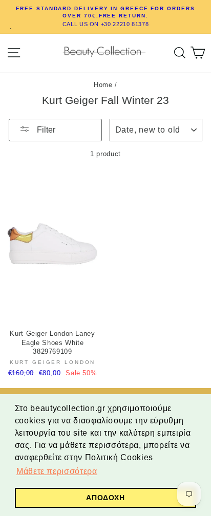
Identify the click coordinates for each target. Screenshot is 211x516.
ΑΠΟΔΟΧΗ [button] (105, 497)
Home (103, 85)
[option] (105, 17)
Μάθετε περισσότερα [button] (56, 471)
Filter (45, 129)
